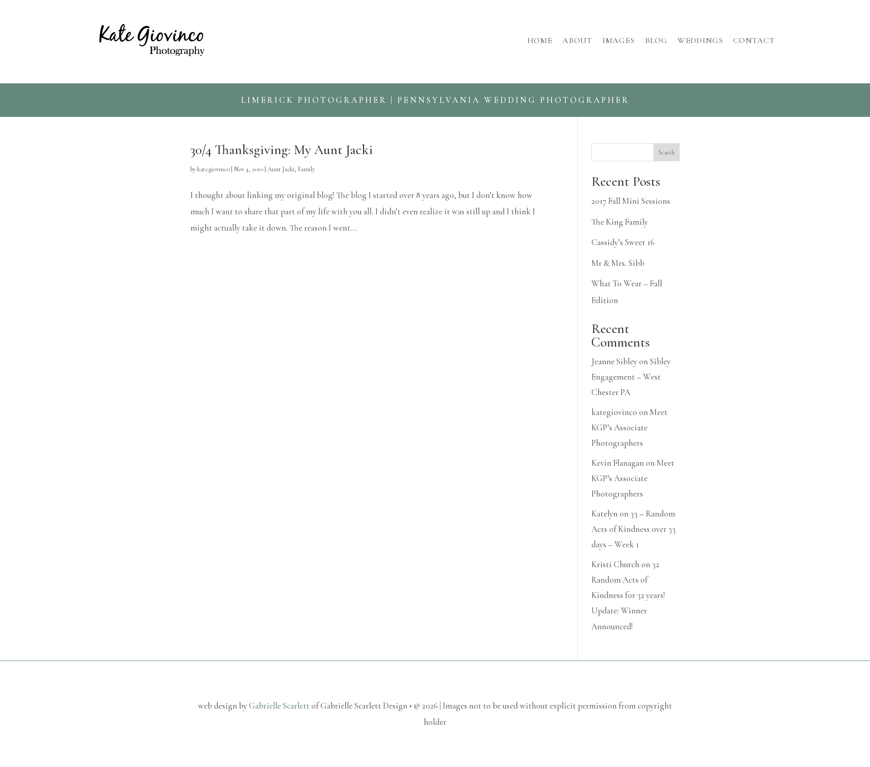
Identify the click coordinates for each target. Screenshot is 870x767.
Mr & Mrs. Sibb (617, 263)
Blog (656, 40)
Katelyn (604, 513)
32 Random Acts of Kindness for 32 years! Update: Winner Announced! (628, 595)
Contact (754, 40)
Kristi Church (615, 564)
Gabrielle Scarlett (279, 705)
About (577, 40)
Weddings (700, 40)
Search (666, 152)
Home (539, 40)
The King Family (619, 222)
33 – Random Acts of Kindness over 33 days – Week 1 (633, 529)
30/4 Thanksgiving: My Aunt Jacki (281, 149)
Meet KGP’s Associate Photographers (629, 427)
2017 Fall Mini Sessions (630, 201)
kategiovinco (213, 169)
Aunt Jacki (281, 169)
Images (618, 40)
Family (306, 169)
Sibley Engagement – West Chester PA (631, 376)
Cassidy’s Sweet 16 (622, 242)
